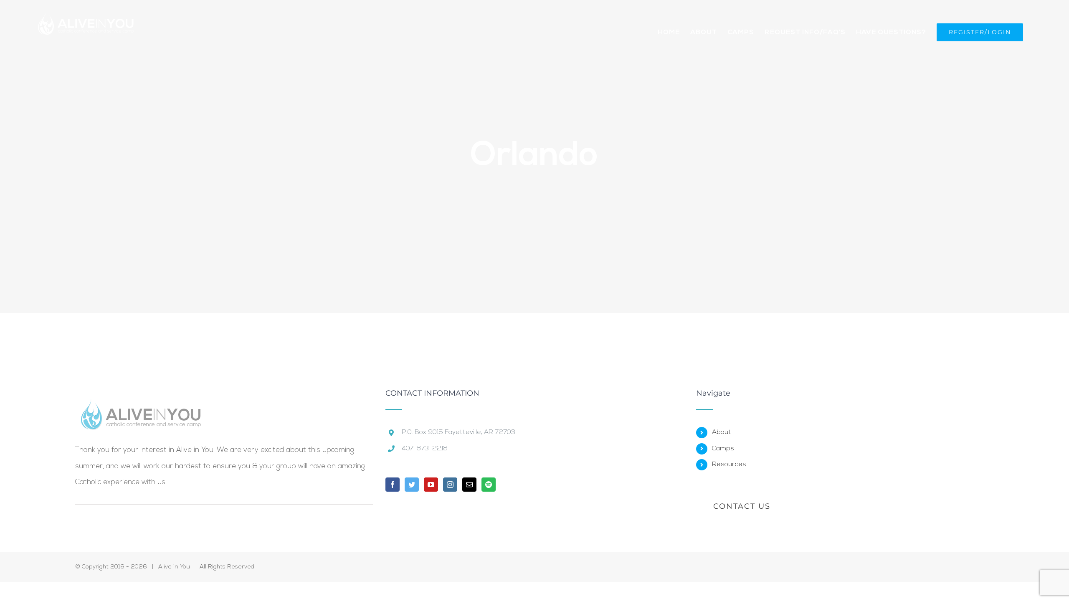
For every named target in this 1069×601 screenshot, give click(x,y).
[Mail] (469, 484)
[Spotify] (488, 484)
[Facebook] (392, 484)
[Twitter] (412, 484)
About (721, 432)
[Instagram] (450, 484)
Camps (723, 448)
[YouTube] (431, 484)
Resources (729, 464)
